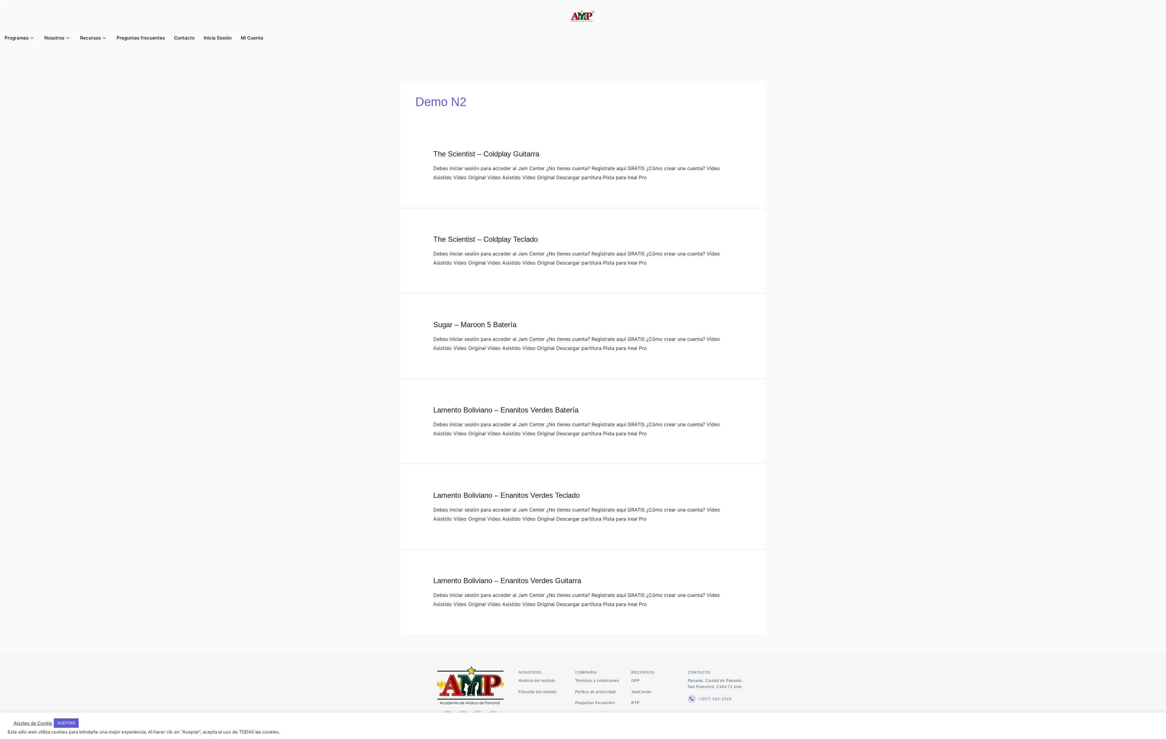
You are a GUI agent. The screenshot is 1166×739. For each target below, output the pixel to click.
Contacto (184, 38)
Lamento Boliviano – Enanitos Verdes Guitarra (507, 580)
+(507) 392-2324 (715, 698)
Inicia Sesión (218, 38)
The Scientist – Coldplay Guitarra (486, 154)
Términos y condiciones (597, 681)
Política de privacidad (595, 692)
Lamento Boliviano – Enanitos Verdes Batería (505, 410)
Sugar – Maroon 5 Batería (475, 324)
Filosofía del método (538, 692)
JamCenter (641, 692)
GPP (635, 681)
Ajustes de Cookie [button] (33, 723)
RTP (635, 703)
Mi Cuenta (252, 38)
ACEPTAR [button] (66, 722)
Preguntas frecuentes (141, 38)
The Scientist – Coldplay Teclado (485, 239)
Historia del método (537, 681)
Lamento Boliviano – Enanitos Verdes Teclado (506, 495)
